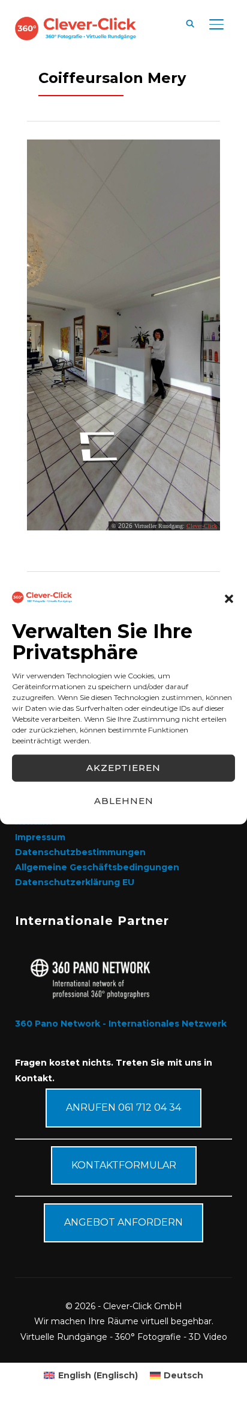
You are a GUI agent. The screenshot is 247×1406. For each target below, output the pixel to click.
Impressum (40, 837)
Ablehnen (123, 800)
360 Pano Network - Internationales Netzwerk (121, 1023)
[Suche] (190, 23)
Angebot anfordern (123, 1222)
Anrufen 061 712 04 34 (123, 1107)
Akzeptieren (123, 767)
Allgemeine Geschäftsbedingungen (97, 867)
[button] (229, 598)
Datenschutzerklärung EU (74, 882)
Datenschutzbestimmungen (80, 852)
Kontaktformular (123, 1165)
